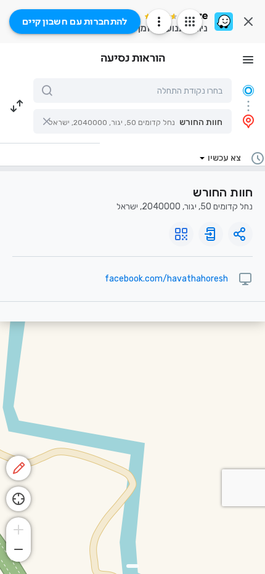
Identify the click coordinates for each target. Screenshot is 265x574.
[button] (132, 121)
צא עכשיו (224, 158)
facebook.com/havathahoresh (166, 278)
